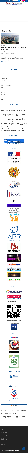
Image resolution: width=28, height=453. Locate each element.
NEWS (2, 90)
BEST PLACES (4, 78)
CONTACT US (4, 432)
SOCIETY (3, 94)
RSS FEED (15, 405)
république (11, 55)
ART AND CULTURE (5, 75)
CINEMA (3, 80)
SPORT (2, 97)
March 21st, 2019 (8, 51)
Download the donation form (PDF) (14, 298)
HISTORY (3, 443)
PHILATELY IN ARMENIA (6, 439)
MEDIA (2, 87)
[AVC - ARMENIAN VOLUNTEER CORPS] (14, 208)
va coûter (17, 55)
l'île (3, 55)
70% (13, 53)
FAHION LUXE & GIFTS (6, 85)
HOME (2, 429)
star (14, 55)
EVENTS (2, 82)
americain (16, 53)
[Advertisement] (14, 12)
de (21, 53)
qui (8, 55)
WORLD (2, 99)
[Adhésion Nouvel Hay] (14, 290)
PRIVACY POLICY (4, 444)
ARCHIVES (3, 73)
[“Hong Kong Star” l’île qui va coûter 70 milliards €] (14, 38)
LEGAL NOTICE (4, 431)
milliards (6, 55)
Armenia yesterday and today (14, 143)
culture (19, 53)
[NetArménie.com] (14, 139)
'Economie (4, 53)
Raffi (2, 51)
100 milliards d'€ (9, 53)
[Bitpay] (14, 325)
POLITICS (3, 92)
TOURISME (3, 45)
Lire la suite (4, 61)
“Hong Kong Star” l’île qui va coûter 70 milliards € (13, 48)
